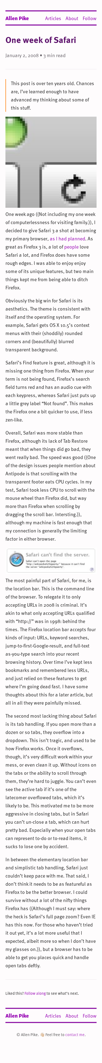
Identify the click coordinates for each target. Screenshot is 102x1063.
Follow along (35, 993)
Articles (53, 18)
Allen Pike (17, 18)
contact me (75, 1034)
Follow (90, 18)
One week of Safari (40, 39)
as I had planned (67, 238)
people (71, 246)
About (72, 18)
